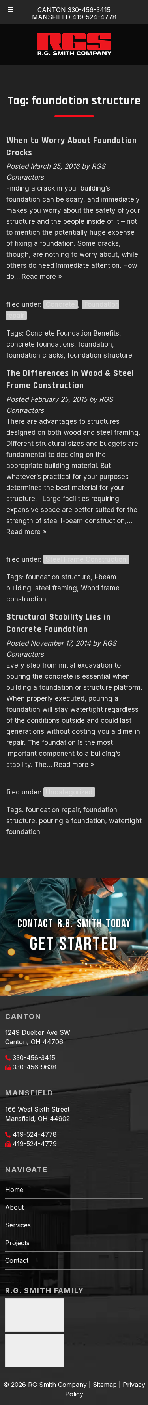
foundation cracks (35, 355)
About (14, 1207)
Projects (17, 1243)
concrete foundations (40, 344)
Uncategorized (69, 792)
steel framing (56, 588)
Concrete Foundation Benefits (72, 333)
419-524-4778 (35, 1134)
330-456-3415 (34, 1058)
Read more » (42, 276)
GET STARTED (74, 944)
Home (14, 1189)
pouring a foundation (72, 821)
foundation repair (52, 810)
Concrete (60, 304)
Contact (16, 1260)
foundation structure (99, 355)
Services (18, 1225)
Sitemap (105, 1384)
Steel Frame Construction (86, 559)
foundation (95, 344)
